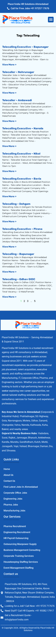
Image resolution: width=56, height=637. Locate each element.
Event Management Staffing (18, 567)
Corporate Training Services (19, 556)
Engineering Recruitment (17, 532)
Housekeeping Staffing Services (21, 561)
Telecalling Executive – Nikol (21, 153)
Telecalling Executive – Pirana (22, 229)
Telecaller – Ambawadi (17, 100)
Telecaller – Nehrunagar (18, 72)
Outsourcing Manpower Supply (20, 544)
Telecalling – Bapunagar (18, 254)
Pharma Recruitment (15, 526)
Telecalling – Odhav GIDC (18, 279)
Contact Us (9, 481)
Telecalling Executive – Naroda (22, 128)
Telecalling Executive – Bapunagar (25, 46)
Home (7, 469)
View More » (9, 64)
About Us (8, 475)
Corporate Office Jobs (15, 492)
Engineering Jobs (13, 498)
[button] (51, 19)
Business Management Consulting (22, 550)
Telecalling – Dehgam (16, 204)
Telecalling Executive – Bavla (21, 178)
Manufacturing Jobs (14, 510)
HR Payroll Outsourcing (16, 538)
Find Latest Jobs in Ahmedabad (21, 486)
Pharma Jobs (11, 504)
